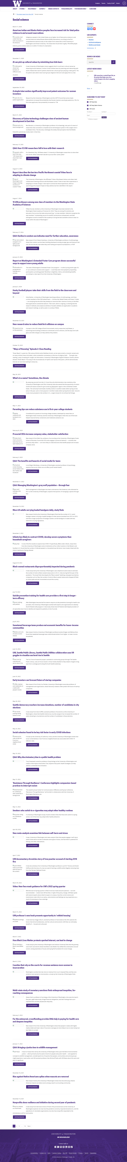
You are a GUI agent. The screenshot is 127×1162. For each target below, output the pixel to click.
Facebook (55, 1147)
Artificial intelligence (95, 42)
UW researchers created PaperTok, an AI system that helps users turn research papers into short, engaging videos (104, 79)
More (88, 88)
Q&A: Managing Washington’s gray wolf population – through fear (41, 485)
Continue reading (20, 50)
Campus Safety (56, 1153)
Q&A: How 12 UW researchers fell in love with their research (38, 148)
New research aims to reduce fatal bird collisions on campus (38, 324)
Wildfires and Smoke (94, 45)
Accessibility (34, 1153)
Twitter (58, 1147)
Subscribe (92, 9)
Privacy (80, 1153)
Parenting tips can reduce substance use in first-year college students (42, 409)
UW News (14, 14)
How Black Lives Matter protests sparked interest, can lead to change (42, 940)
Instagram (61, 1147)
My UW (65, 1153)
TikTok (72, 1147)
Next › (29, 1126)
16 (25, 1126)
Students (97, 3)
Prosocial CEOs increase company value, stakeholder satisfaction (40, 434)
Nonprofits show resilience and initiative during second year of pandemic (44, 1102)
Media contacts (53, 9)
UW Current (92, 109)
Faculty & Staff (110, 3)
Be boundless (63, 1137)
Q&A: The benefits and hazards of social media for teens (36, 461)
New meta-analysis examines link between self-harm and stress (40, 833)
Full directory (90, 48)
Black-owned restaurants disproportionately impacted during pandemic (44, 566)
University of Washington (17, 3)
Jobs (49, 1153)
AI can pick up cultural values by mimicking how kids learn (37, 62)
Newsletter (93, 1153)
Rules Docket (73, 1153)
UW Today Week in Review (95, 105)
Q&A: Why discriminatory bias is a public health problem (37, 757)
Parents (103, 3)
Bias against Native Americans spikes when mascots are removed (41, 1076)
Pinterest (69, 1147)
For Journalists (66, 9)
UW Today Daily (93, 102)
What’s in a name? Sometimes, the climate (31, 378)
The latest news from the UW (24, 14)
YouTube (64, 1147)
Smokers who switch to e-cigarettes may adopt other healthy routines (43, 810)
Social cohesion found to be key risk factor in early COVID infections (42, 732)
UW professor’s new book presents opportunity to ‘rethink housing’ (42, 915)
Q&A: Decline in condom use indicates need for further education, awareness (45, 236)
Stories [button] (22, 9)
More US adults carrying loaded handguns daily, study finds (38, 510)
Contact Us (43, 1153)
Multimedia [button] (32, 9)
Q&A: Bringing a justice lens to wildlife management (35, 1047)
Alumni (118, 3)
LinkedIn (66, 1147)
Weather (91, 39)
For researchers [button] (80, 9)
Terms (86, 1153)
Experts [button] (42, 9)
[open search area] (124, 3)
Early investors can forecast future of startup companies (37, 680)
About (15, 9)
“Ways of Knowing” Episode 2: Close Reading (32, 349)
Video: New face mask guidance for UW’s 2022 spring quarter (39, 886)
